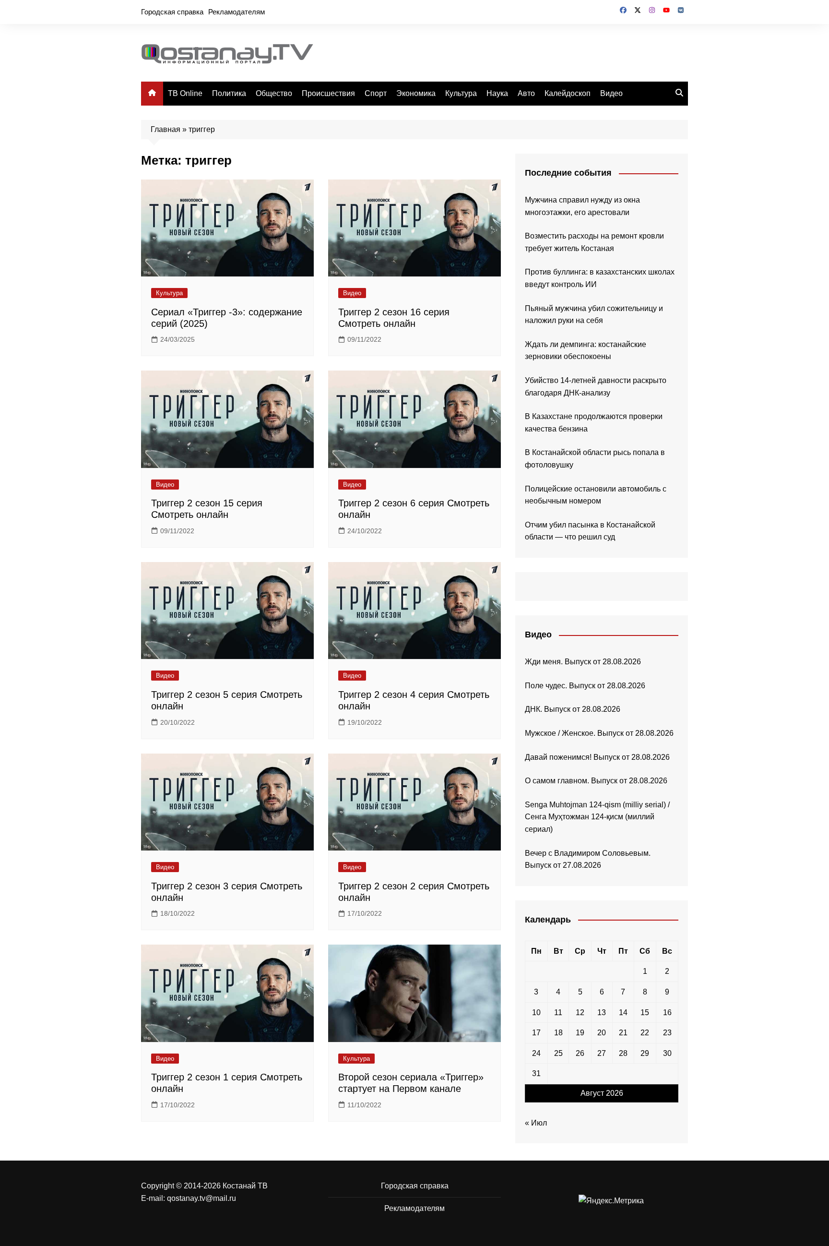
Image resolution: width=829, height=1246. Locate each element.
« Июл (536, 1123)
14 (623, 1012)
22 (644, 1033)
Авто (526, 93)
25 (558, 1053)
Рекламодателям (236, 12)
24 (536, 1053)
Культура (461, 93)
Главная (165, 129)
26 (580, 1053)
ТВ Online (185, 93)
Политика (229, 93)
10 (536, 1012)
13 (601, 1012)
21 (623, 1033)
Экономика (416, 93)
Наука (497, 93)
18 (558, 1033)
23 (667, 1033)
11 (558, 1012)
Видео (611, 93)
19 (580, 1033)
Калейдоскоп (568, 93)
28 (623, 1053)
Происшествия (328, 93)
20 (601, 1033)
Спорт (376, 93)
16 (667, 1012)
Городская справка (172, 12)
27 (601, 1053)
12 (580, 1012)
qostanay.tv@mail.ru (201, 1198)
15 (644, 1012)
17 (536, 1033)
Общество (274, 93)
